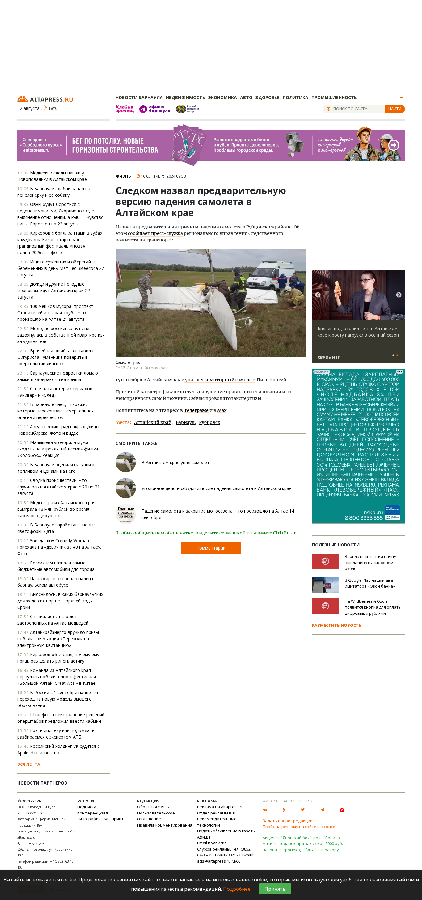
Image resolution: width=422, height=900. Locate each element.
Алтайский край (152, 422)
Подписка (86, 807)
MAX (236, 861)
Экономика (222, 97)
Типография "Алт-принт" (101, 819)
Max (221, 410)
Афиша (204, 837)
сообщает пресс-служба (155, 233)
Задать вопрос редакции (288, 820)
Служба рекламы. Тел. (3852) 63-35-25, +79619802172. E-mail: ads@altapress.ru (225, 855)
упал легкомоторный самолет (219, 380)
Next (399, 295)
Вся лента (28, 764)
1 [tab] (393, 355)
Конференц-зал (92, 813)
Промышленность (334, 97)
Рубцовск (209, 422)
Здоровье (267, 97)
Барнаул (185, 422)
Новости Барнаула (139, 97)
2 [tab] (397, 355)
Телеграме (196, 410)
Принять (275, 888)
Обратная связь (153, 807)
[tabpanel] (358, 319)
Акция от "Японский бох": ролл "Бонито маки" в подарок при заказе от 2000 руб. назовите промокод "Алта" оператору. (303, 843)
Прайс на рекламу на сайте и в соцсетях (302, 826)
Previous (318, 295)
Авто (246, 97)
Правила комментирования (164, 825)
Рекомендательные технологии (217, 822)
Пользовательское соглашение (156, 816)
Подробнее (237, 888)
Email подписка (212, 843)
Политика (295, 97)
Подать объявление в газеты (226, 831)
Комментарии (211, 548)
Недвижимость (185, 97)
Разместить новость (336, 625)
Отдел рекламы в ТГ (216, 813)
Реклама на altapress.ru (220, 807)
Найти (394, 108)
